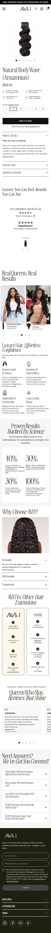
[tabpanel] (25, 39)
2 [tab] (20, 60)
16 (21, 109)
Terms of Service (12, 881)
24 (6, 113)
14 (13, 109)
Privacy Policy (39, 879)
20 (36, 109)
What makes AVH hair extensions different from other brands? (19, 773)
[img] (25, 212)
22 (43, 109)
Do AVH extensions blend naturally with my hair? (19, 806)
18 (28, 109)
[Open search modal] (36, 8)
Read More (8, 156)
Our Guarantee (8, 576)
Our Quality (7, 560)
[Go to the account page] (41, 8)
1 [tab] (16, 60)
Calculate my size (13, 104)
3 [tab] (23, 60)
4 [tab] (27, 60)
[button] (23, 250)
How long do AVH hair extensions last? (19, 784)
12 (6, 109)
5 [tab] (31, 60)
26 (13, 113)
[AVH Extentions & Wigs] (25, 8)
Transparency (8, 584)
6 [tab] (34, 60)
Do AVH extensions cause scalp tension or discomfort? (18, 817)
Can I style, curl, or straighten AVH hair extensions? (19, 795)
